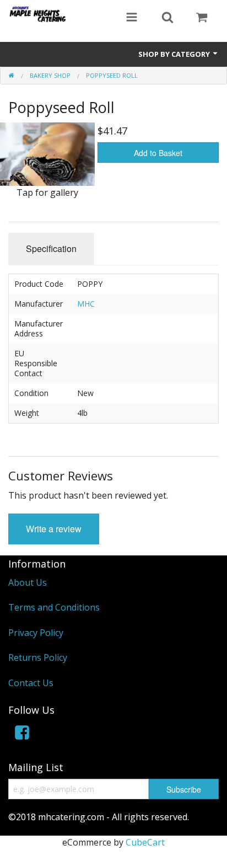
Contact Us (30, 683)
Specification (51, 248)
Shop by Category (175, 54)
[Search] (167, 18)
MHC (86, 303)
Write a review (54, 528)
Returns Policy (37, 657)
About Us (27, 582)
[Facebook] (22, 734)
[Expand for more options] (132, 18)
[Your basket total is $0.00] (202, 18)
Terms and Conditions (54, 607)
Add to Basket (158, 152)
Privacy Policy (35, 633)
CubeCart (145, 842)
